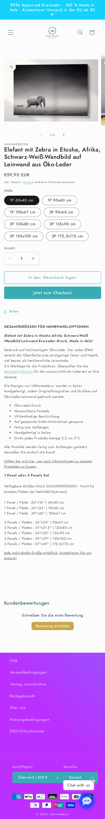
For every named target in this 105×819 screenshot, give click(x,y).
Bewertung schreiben (53, 626)
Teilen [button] (14, 311)
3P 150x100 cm (24, 236)
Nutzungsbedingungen (30, 719)
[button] (11, 32)
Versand (28, 182)
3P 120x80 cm (23, 224)
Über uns (17, 707)
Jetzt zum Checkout (52, 293)
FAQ (13, 660)
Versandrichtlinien (18, 371)
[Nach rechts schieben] (63, 134)
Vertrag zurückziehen (28, 684)
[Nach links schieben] (41, 134)
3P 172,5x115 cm (67, 236)
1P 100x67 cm (22, 212)
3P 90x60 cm (61, 212)
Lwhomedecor (59, 814)
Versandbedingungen (28, 672)
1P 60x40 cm (22, 200)
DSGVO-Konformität (27, 731)
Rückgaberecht (22, 696)
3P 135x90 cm (62, 224)
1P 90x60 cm (60, 200)
